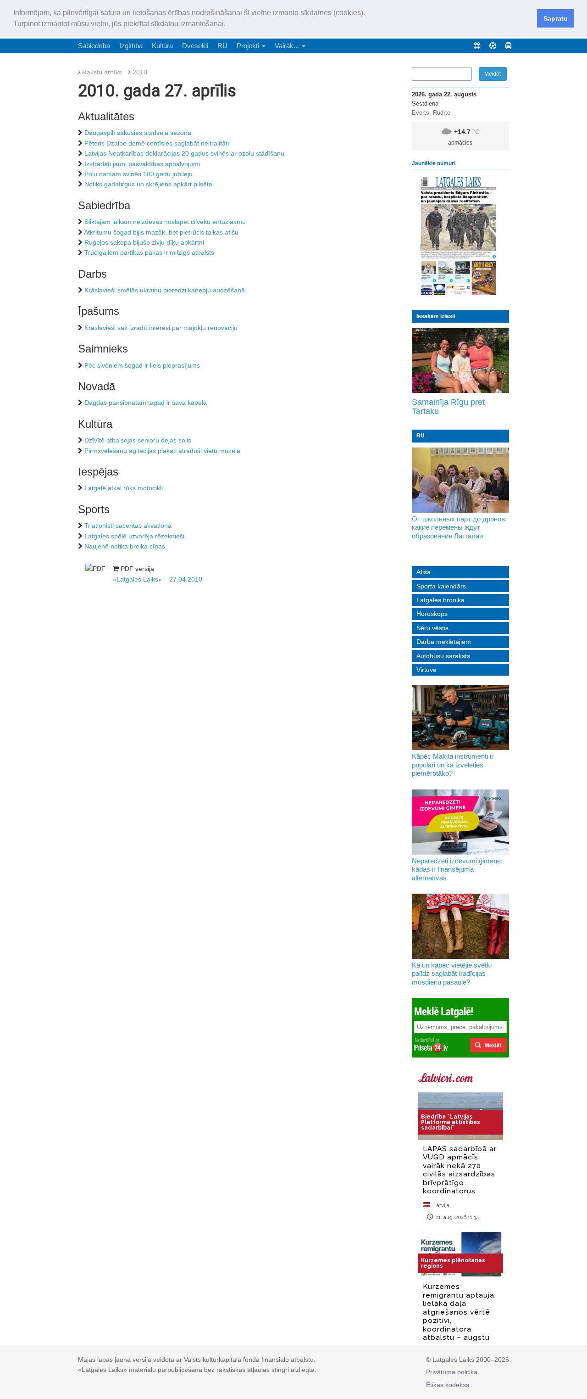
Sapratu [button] (555, 18)
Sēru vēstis (432, 628)
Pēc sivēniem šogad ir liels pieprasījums (142, 365)
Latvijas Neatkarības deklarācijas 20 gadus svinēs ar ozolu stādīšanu (184, 153)
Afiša (423, 572)
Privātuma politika (451, 1372)
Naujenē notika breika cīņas (124, 546)
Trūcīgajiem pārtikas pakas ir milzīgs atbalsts (149, 252)
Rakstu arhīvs (102, 72)
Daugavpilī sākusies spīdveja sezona (137, 132)
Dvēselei (195, 46)
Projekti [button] (249, 46)
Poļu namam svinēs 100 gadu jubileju (138, 174)
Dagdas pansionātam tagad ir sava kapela (145, 402)
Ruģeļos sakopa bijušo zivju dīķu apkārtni (144, 242)
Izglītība (131, 46)
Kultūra (162, 46)
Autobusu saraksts (443, 656)
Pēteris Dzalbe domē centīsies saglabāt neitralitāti (156, 143)
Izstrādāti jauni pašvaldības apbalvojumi (142, 164)
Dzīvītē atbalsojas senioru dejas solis (137, 440)
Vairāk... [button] (288, 46)
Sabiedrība (94, 46)
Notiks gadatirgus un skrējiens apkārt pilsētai (149, 184)
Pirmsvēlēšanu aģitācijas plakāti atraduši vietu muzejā (162, 450)
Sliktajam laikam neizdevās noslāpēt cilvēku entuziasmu (165, 221)
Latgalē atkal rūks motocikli (123, 488)
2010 (140, 72)
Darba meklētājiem (443, 641)
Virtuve (426, 669)
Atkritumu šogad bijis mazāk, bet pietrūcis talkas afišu (161, 232)
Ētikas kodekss (447, 1384)
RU (222, 46)
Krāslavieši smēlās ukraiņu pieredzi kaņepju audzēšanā (164, 290)
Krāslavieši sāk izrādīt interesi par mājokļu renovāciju (161, 327)
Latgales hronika (440, 600)
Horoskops (432, 613)
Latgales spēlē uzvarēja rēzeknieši (134, 536)
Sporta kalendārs (441, 586)
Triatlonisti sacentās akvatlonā (128, 525)
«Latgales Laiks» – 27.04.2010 (157, 579)
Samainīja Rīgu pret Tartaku (448, 406)
